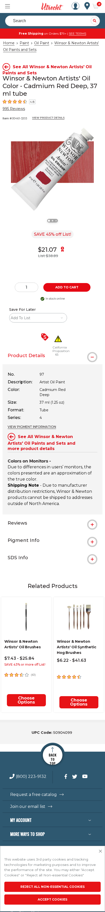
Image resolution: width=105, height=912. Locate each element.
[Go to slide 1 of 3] (49, 220)
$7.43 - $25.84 (19, 658)
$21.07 (47, 249)
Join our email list (27, 807)
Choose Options (26, 700)
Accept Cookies (52, 899)
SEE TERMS (77, 33)
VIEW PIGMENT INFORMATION (32, 427)
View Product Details (48, 117)
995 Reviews (14, 108)
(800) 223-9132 (31, 777)
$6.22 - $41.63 (71, 660)
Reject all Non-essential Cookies (52, 887)
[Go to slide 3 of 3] (56, 220)
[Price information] (45, 337)
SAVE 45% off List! (52, 234)
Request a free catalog (33, 795)
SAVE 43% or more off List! (24, 664)
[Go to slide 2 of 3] (52, 220)
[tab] (52, 523)
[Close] (100, 851)
